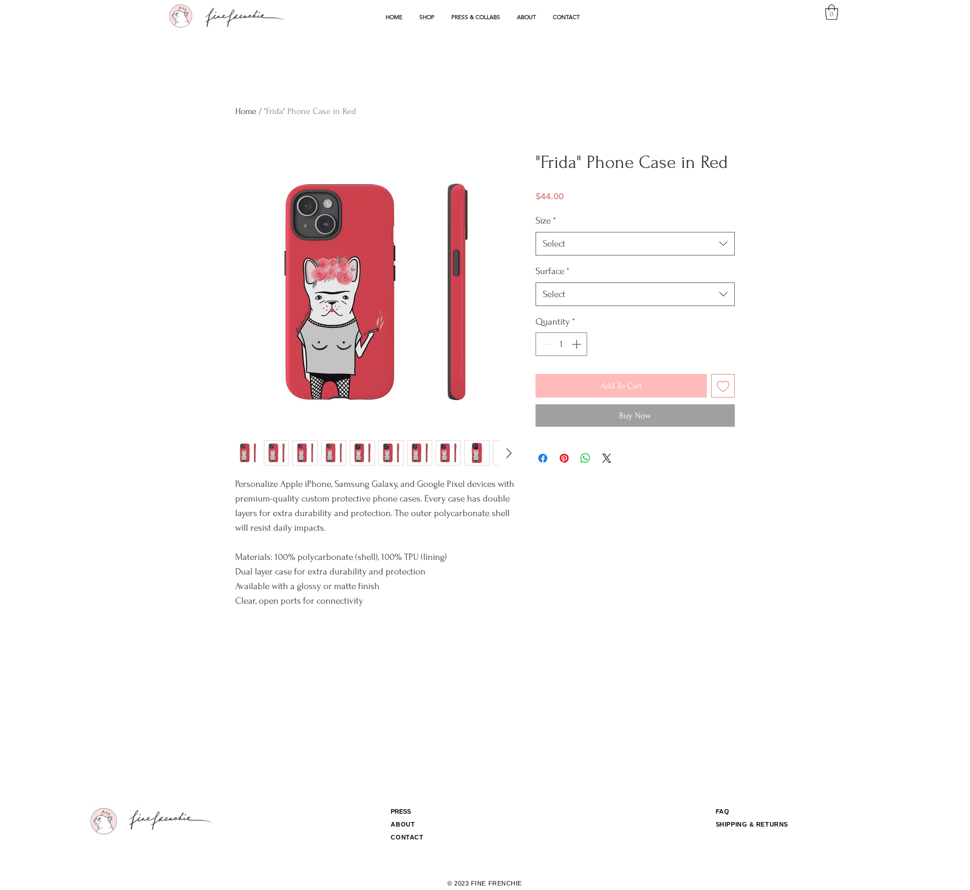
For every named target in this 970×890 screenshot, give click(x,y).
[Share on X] (607, 458)
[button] (427, 17)
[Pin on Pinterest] (564, 458)
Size (546, 220)
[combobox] (635, 243)
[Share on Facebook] (543, 458)
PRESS (401, 811)
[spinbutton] (561, 344)
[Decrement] (545, 344)
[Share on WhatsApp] (585, 458)
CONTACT (407, 837)
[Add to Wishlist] (723, 386)
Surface (552, 271)
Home (246, 111)
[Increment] (577, 344)
